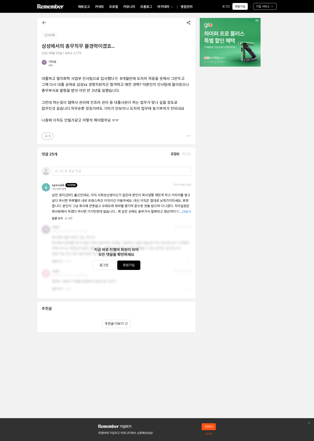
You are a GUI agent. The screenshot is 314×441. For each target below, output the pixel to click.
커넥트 (99, 7)
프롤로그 (146, 7)
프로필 (113, 7)
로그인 (226, 6)
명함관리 (187, 7)
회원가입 (240, 6)
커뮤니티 (129, 7)
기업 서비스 (263, 6)
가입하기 (208, 426)
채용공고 (84, 7)
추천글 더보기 (114, 324)
